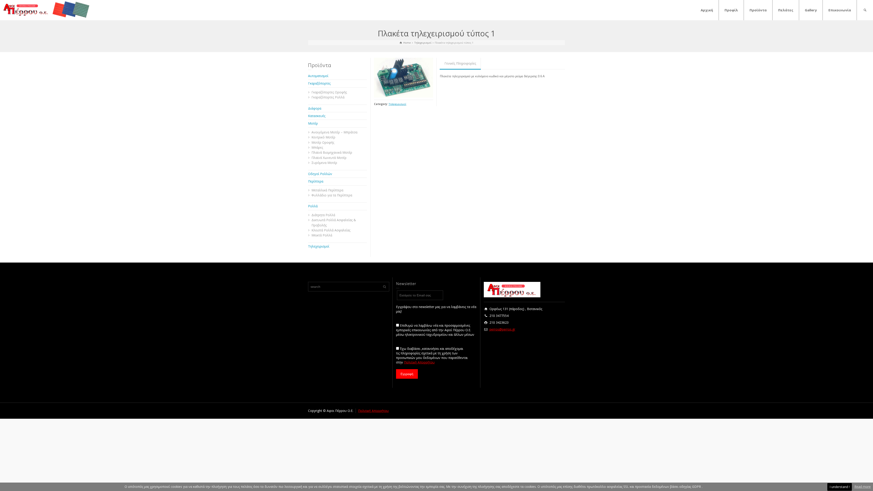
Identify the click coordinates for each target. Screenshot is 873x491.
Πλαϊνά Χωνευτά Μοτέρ (328, 157)
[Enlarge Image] (403, 78)
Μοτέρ (313, 123)
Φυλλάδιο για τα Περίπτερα (331, 195)
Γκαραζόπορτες (319, 83)
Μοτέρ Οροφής (322, 142)
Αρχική (707, 10)
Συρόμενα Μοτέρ (324, 162)
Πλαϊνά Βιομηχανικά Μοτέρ (331, 152)
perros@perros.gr (502, 329)
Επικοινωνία (839, 10)
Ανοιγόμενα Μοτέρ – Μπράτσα (334, 132)
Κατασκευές (316, 116)
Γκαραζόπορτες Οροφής (329, 92)
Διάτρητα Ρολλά (323, 215)
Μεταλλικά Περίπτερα (327, 190)
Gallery (811, 10)
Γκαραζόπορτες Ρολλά (327, 97)
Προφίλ (731, 10)
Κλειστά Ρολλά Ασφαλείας (330, 230)
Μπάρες (317, 147)
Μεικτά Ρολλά (321, 235)
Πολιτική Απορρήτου (419, 362)
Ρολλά (313, 206)
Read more (862, 486)
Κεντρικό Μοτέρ (323, 137)
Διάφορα (314, 108)
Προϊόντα (758, 10)
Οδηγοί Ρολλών (320, 174)
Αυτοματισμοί (318, 76)
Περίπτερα (315, 181)
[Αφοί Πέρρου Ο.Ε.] (46, 9)
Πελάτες (785, 10)
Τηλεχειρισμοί (397, 104)
